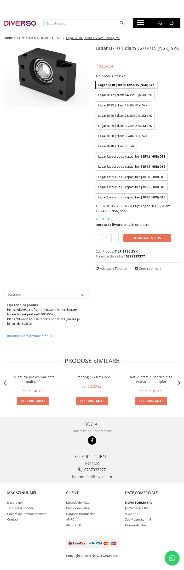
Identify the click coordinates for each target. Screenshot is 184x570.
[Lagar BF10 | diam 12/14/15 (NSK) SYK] (46, 75)
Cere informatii (149, 268)
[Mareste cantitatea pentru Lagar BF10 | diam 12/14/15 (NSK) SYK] (115, 238)
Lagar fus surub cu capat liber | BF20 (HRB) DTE (131, 177)
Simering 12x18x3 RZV (92, 377)
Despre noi (15, 502)
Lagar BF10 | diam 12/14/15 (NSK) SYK (126, 85)
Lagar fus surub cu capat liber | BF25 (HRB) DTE (131, 187)
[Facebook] (92, 440)
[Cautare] (121, 23)
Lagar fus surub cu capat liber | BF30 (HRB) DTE (131, 197)
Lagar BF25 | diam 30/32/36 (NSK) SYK (125, 125)
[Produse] (141, 24)
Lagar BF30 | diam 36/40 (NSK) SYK (122, 136)
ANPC (70, 519)
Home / (10, 38)
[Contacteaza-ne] (159, 23)
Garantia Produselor (80, 514)
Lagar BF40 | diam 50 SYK (116, 146)
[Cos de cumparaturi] (172, 23)
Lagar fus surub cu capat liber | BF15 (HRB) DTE (131, 166)
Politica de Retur (77, 508)
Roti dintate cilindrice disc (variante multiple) (151, 379)
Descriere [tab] (14, 294)
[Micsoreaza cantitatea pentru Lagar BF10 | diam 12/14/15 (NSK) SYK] (99, 238)
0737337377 (94, 469)
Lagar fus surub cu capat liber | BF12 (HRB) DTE (131, 156)
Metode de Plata (78, 502)
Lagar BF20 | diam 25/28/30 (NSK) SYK (125, 115)
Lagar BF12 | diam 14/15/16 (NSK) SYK (125, 95)
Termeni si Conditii (20, 508)
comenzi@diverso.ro (94, 476)
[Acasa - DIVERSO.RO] (20, 23)
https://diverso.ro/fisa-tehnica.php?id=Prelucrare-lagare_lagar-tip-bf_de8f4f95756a (42, 312)
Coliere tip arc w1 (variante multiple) (33, 379)
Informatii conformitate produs (29, 336)
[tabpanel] (46, 75)
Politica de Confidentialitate (26, 514)
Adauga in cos (147, 238)
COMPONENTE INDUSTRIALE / (41, 38)
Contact (12, 519)
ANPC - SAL (74, 525)
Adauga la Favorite (113, 268)
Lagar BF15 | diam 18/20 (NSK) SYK (122, 105)
